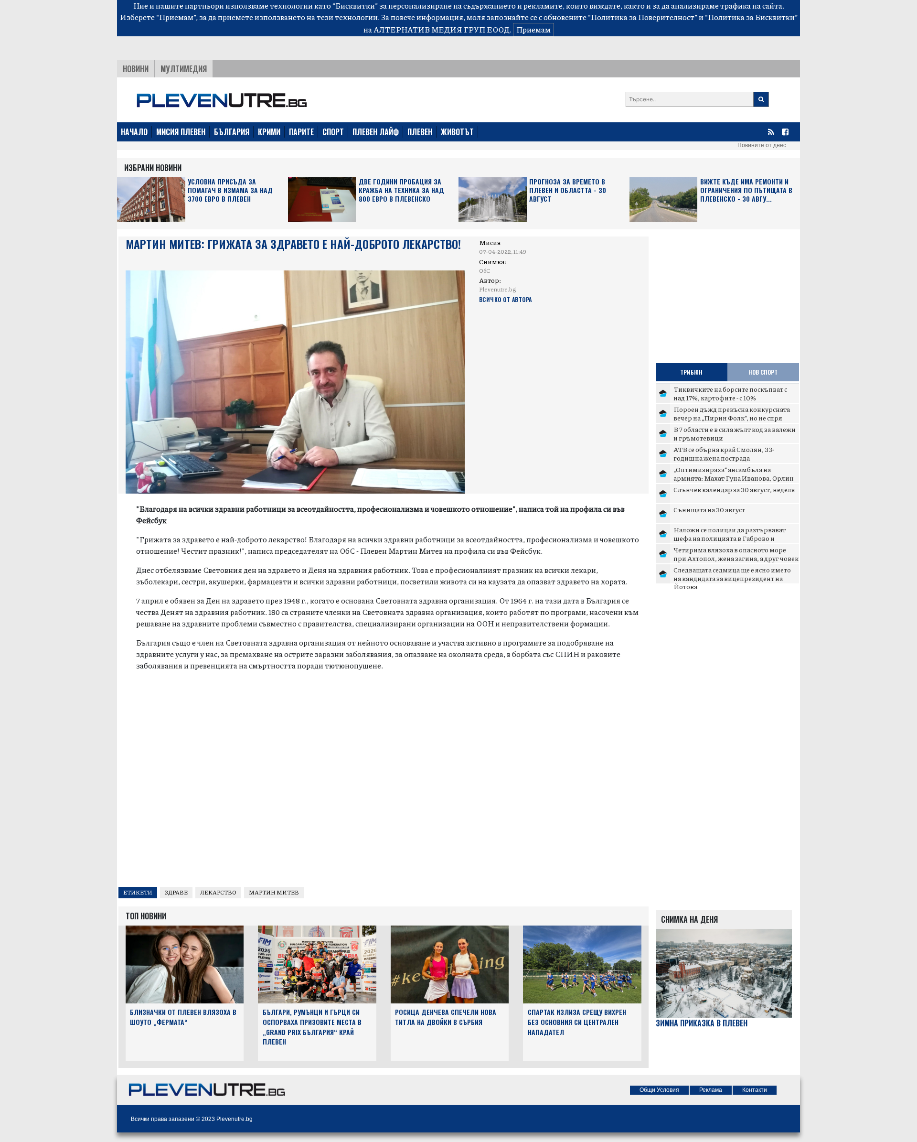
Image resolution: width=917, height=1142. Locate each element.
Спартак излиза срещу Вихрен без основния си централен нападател (577, 1022)
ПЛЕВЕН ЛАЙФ (375, 132)
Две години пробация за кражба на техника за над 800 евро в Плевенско (401, 190)
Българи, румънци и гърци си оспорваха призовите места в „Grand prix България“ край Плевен (312, 1026)
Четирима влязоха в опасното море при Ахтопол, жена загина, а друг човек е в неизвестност (736, 558)
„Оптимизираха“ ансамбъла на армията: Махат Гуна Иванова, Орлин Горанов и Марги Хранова (733, 477)
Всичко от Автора (505, 299)
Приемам (533, 29)
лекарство (218, 892)
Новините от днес (761, 145)
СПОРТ (333, 132)
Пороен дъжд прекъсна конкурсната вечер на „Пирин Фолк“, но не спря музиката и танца (731, 417)
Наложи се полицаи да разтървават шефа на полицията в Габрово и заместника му (729, 538)
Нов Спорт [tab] (763, 372)
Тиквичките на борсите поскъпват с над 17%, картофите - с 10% (730, 393)
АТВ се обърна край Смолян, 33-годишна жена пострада (723, 453)
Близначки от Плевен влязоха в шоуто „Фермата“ (183, 1017)
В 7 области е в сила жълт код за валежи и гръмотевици (734, 433)
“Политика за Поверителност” (642, 16)
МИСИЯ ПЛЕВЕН (180, 132)
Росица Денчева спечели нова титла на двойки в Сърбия (445, 1017)
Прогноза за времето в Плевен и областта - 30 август (567, 190)
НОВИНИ (136, 69)
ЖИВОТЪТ (457, 132)
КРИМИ (269, 132)
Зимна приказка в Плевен (701, 1023)
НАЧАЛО (134, 132)
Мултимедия (183, 69)
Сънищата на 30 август (709, 509)
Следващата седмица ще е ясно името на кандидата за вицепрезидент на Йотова (732, 578)
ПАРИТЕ (301, 132)
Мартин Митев (274, 892)
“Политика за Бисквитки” (751, 16)
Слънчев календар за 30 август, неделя (734, 489)
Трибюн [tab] (691, 372)
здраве (176, 892)
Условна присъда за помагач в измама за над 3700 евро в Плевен (230, 190)
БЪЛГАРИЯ (231, 132)
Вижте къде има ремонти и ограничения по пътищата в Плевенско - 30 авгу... (746, 190)
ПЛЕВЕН (419, 132)
